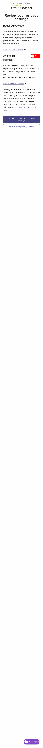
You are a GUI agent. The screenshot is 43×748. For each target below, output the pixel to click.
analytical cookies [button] (13, 84)
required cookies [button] (13, 49)
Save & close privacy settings (21, 127)
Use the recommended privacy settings (21, 119)
